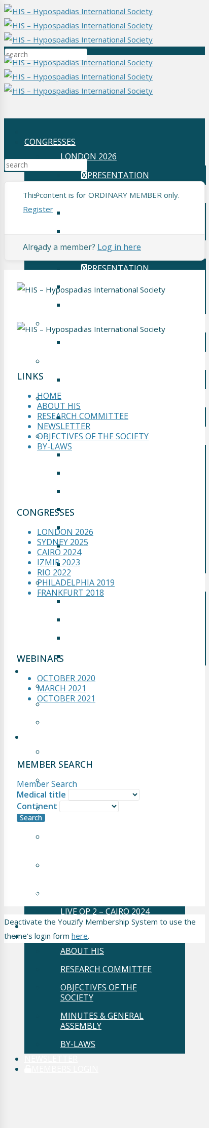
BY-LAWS (77, 1044)
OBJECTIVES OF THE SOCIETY (98, 992)
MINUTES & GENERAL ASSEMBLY (102, 1020)
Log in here (119, 247)
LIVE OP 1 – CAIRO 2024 (105, 893)
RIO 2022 (54, 572)
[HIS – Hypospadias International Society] (78, 25)
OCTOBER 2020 (95, 722)
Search (31, 818)
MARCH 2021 (91, 703)
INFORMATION (110, 527)
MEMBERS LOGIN (64, 1068)
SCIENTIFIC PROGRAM (129, 655)
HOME (49, 395)
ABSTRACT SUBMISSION (128, 509)
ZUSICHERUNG (109, 563)
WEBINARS (45, 671)
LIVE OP (39, 736)
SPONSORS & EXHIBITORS (131, 545)
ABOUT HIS (82, 950)
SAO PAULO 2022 (92, 360)
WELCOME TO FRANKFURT (132, 490)
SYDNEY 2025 (62, 542)
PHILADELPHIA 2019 (99, 398)
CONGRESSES (50, 141)
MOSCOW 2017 (89, 582)
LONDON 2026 (88, 156)
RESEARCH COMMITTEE (106, 969)
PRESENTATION (118, 175)
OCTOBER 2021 (95, 685)
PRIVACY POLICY (56, 891)
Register (38, 209)
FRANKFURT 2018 (70, 592)
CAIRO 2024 (59, 552)
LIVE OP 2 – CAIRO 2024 (105, 911)
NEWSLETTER (51, 1058)
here (80, 936)
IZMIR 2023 (58, 562)
